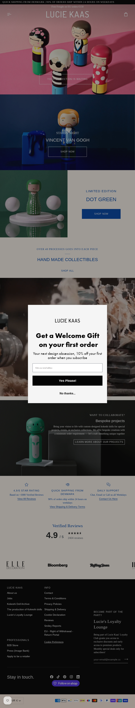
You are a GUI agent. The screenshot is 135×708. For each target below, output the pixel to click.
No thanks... (67, 393)
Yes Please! (67, 380)
